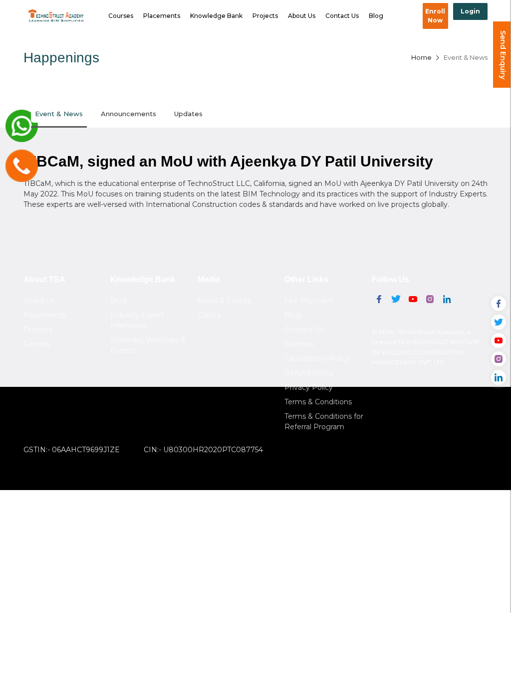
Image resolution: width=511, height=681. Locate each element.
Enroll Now (435, 15)
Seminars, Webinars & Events (148, 345)
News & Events (224, 300)
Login (470, 11)
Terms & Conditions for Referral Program (323, 421)
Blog (376, 15)
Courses (120, 15)
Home (421, 57)
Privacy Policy (308, 387)
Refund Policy (308, 372)
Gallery (209, 315)
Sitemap (299, 344)
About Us (301, 15)
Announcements (128, 114)
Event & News (466, 57)
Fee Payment (308, 300)
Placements (161, 15)
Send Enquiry (503, 54)
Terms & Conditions (318, 401)
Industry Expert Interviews (137, 320)
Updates (188, 114)
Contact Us (342, 15)
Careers (36, 344)
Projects (265, 15)
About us (39, 300)
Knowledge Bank (216, 15)
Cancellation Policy (317, 358)
